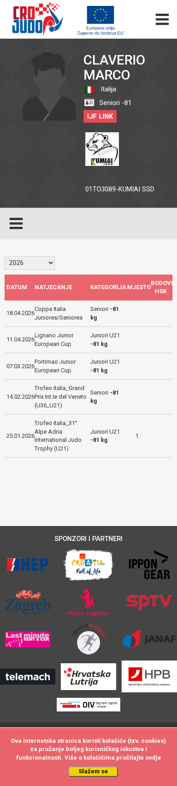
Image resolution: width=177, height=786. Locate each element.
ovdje (153, 757)
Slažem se (93, 771)
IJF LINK (100, 116)
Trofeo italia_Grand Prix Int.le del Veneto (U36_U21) (60, 396)
